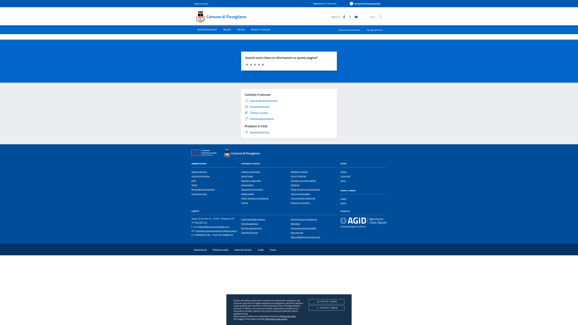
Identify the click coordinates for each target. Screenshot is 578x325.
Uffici (193, 180)
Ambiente (295, 185)
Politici (194, 185)
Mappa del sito (200, 249)
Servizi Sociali (247, 176)
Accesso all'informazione (349, 29)
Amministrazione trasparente (304, 219)
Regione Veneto (201, 3)
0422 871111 (201, 222)
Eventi (343, 203)
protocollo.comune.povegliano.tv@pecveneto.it (216, 231)
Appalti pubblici (247, 194)
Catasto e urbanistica (250, 171)
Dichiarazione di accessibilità (303, 228)
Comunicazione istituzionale (303, 198)
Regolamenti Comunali (324, 3)
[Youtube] (355, 17)
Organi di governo (199, 171)
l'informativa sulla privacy (276, 318)
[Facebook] (343, 17)
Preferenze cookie (288, 316)
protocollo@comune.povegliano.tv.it (213, 226)
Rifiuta (329, 301)
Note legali (295, 223)
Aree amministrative (200, 176)
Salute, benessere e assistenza (255, 198)
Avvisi (343, 180)
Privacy (273, 249)
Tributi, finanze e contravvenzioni (305, 189)
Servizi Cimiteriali (298, 176)
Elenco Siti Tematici (243, 249)
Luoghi (343, 198)
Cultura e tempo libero (300, 194)
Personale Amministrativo (203, 189)
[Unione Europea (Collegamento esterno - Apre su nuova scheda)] (204, 153)
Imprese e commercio (300, 202)
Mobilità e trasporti (299, 171)
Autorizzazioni (247, 185)
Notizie (343, 171)
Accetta (329, 307)
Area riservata (297, 232)
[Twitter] (349, 17)
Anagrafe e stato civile (251, 180)
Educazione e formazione (252, 189)
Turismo (244, 202)
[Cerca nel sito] (380, 17)
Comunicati (345, 176)
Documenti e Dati (199, 194)
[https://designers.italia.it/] (363, 220)
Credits (261, 249)
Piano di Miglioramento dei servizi (305, 237)
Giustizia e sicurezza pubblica (303, 180)
